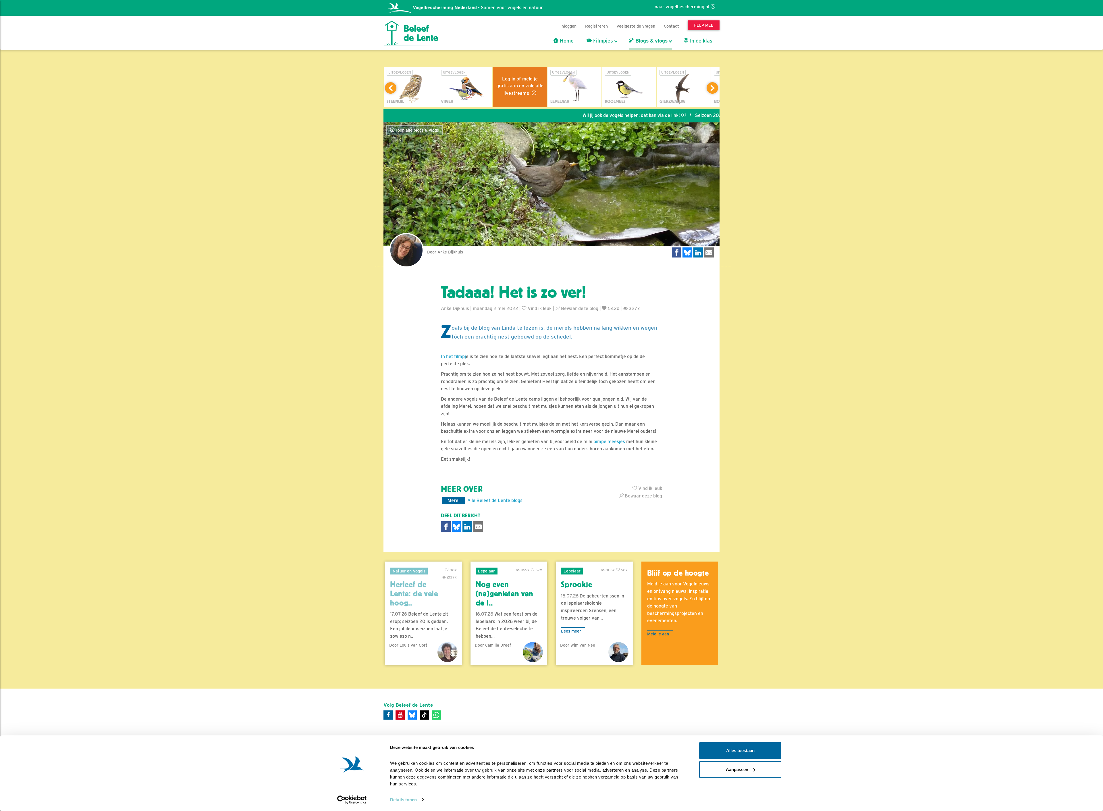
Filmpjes (602, 41)
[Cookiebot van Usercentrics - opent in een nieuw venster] (352, 799)
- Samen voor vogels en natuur (478, 7)
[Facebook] (388, 715)
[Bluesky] (412, 715)
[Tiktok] (424, 715)
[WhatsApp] (436, 715)
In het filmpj (453, 356)
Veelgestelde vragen (635, 26)
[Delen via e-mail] (709, 252)
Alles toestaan (740, 750)
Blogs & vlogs (651, 41)
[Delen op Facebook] (677, 252)
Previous (390, 88)
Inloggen (568, 26)
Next (712, 88)
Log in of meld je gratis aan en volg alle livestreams (519, 86)
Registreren (596, 26)
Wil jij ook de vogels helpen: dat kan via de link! (594, 115)
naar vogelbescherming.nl (682, 6)
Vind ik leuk (539, 308)
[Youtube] (400, 715)
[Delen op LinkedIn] (698, 252)
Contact (671, 26)
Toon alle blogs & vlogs (416, 130)
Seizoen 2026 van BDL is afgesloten (696, 115)
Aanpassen (737, 769)
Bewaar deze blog (579, 308)
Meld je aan (658, 633)
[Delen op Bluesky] (687, 252)
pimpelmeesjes (609, 441)
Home (566, 41)
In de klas (700, 41)
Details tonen (403, 799)
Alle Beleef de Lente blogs (494, 500)
